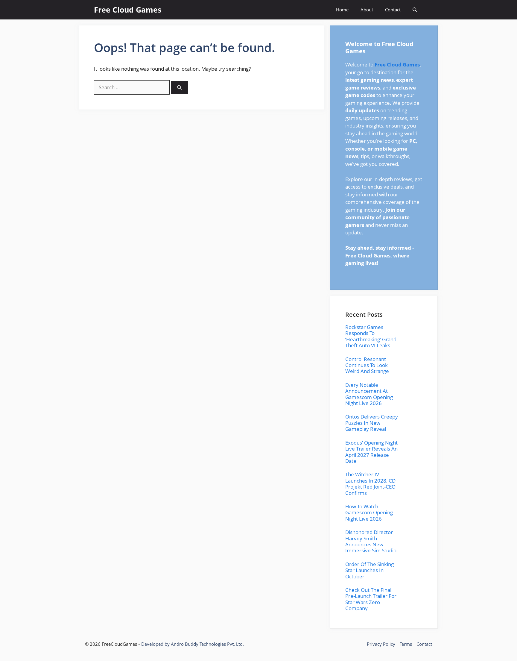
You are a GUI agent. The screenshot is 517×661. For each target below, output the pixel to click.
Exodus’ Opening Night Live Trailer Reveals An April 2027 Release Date (371, 451)
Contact (393, 10)
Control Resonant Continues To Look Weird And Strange (367, 365)
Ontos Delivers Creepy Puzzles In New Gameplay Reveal (371, 422)
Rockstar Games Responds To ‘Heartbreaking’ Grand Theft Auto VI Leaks (370, 336)
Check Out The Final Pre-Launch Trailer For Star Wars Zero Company (370, 599)
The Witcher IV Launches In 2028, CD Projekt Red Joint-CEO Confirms (370, 483)
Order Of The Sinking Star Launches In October (369, 570)
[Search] (179, 87)
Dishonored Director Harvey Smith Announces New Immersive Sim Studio (370, 541)
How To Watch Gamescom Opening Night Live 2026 (369, 512)
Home (342, 10)
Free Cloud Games (127, 9)
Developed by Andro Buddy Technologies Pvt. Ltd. (192, 644)
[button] (415, 9)
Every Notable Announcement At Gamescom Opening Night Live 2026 (369, 394)
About (367, 10)
